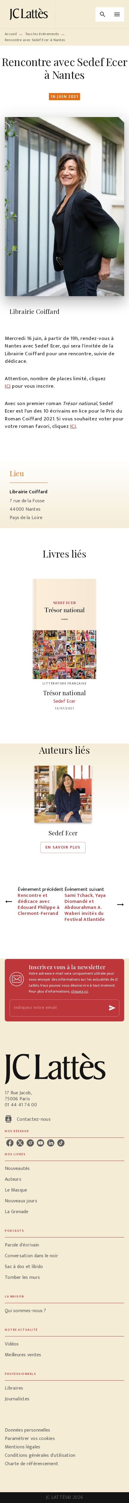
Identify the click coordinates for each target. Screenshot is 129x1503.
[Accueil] (30, 14)
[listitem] (10, 1143)
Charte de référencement (31, 1464)
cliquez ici (79, 991)
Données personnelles (27, 1430)
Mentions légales (22, 1447)
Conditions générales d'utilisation (40, 1455)
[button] (63, 809)
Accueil (11, 34)
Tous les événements (42, 34)
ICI (8, 386)
